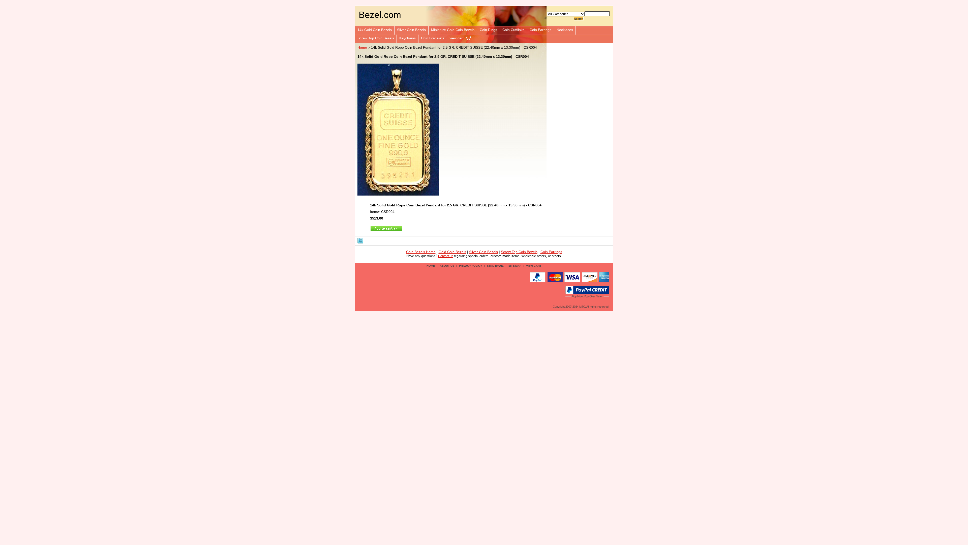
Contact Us (445, 256)
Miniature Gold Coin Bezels (452, 30)
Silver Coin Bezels (411, 30)
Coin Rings (488, 30)
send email (495, 265)
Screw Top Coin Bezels (375, 38)
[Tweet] (360, 240)
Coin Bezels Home (421, 252)
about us (447, 265)
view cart (456, 38)
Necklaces (565, 30)
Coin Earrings (540, 30)
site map (514, 265)
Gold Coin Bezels (452, 252)
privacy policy (470, 265)
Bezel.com (380, 15)
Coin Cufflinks (513, 30)
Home (362, 47)
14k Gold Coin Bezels (374, 30)
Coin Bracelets (432, 38)
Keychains (407, 38)
